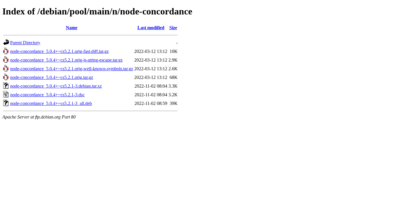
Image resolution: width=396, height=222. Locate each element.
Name (71, 27)
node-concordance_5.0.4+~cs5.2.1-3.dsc (47, 94)
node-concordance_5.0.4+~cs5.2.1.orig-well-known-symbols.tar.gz (71, 68)
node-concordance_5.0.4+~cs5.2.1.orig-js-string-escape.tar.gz (66, 60)
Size (173, 27)
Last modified (150, 27)
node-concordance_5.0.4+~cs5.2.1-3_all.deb (51, 103)
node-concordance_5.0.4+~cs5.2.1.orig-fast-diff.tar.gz (59, 51)
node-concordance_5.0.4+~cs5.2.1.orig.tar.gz (51, 77)
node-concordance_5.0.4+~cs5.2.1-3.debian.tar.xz (56, 86)
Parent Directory (25, 42)
